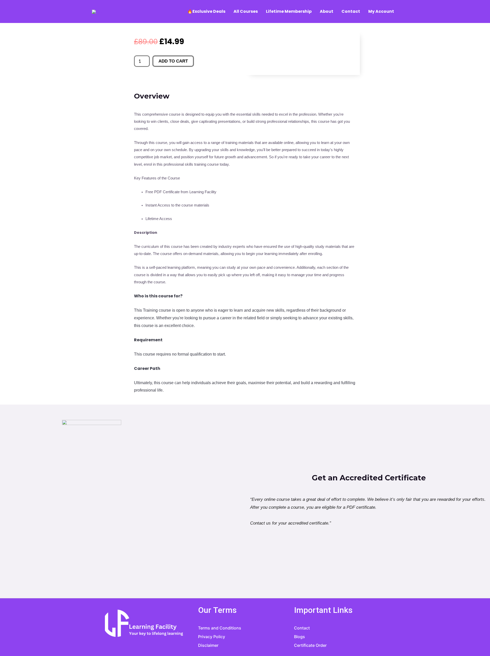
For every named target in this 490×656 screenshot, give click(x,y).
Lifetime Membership (289, 11)
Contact (350, 11)
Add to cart (173, 61)
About (326, 11)
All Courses (246, 11)
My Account (381, 11)
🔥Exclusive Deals (206, 11)
